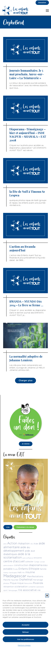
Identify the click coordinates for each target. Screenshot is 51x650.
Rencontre (28, 583)
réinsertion (8, 586)
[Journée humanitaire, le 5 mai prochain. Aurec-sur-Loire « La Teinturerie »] (25, 63)
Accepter (25, 625)
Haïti (20, 572)
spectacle (40, 587)
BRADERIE (38, 558)
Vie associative (27, 590)
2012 (5, 544)
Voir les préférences (25, 639)
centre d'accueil (14, 561)
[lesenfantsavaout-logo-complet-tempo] (15, 10)
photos (6, 583)
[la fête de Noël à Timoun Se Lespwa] (25, 182)
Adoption (24, 543)
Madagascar (14, 576)
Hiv (23, 572)
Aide (35, 543)
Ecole (15, 569)
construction (21, 565)
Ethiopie (34, 569)
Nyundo (14, 580)
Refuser (25, 632)
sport (5, 590)
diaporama (35, 565)
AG (31, 544)
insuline (30, 572)
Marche (6, 579)
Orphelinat (26, 579)
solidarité (32, 587)
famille (43, 569)
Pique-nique (17, 583)
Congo (36, 562)
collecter (29, 561)
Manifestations (35, 576)
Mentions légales (24, 645)
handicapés (13, 573)
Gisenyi (5, 573)
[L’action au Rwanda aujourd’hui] (25, 237)
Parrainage (38, 580)
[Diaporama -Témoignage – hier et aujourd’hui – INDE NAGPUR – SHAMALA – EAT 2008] (25, 124)
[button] (47, 595)
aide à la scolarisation (16, 556)
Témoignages (12, 590)
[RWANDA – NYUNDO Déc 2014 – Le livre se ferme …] (25, 292)
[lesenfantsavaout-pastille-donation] (25, 421)
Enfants (23, 569)
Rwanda (38, 583)
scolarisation (21, 586)
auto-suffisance (27, 558)
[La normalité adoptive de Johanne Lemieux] (25, 347)
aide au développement (16, 549)
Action (12, 543)
